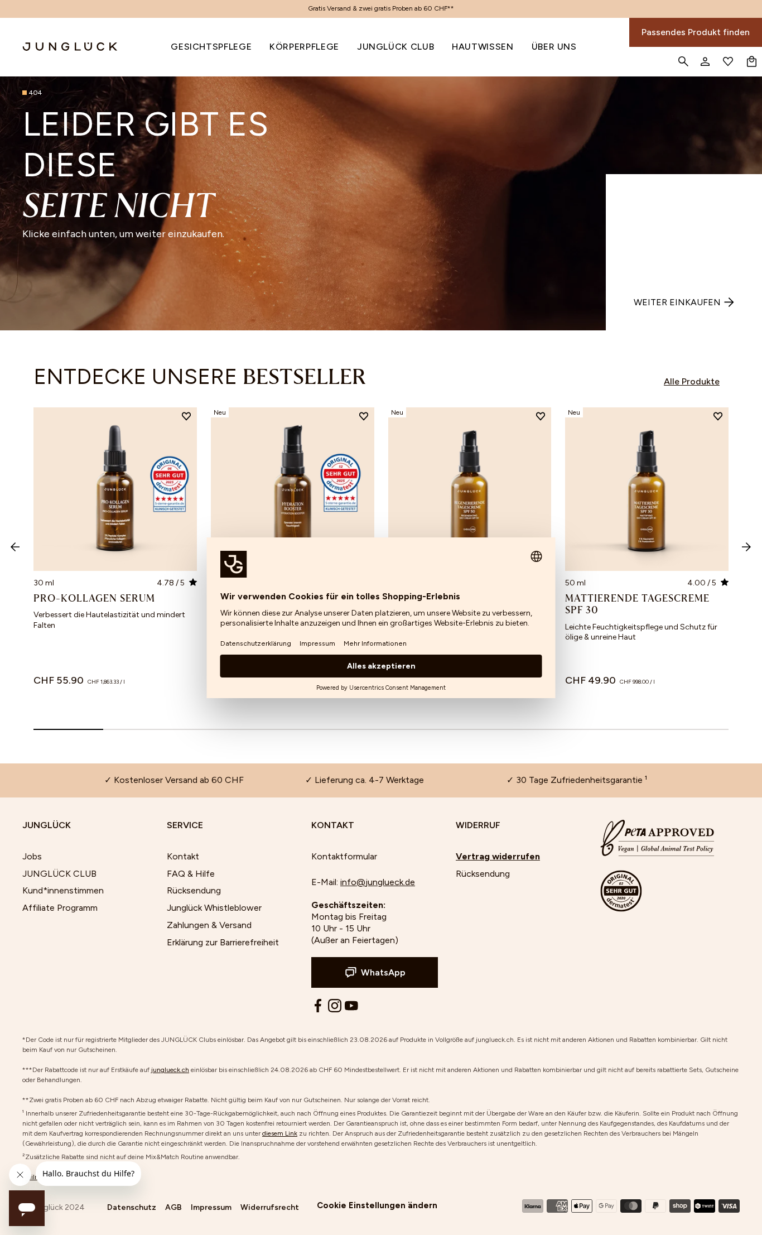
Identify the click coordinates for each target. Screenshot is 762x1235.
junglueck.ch (170, 1070)
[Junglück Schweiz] (59, 47)
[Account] (705, 61)
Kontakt (183, 856)
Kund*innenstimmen (63, 890)
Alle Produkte (692, 381)
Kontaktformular (344, 856)
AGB (173, 1207)
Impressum (211, 1207)
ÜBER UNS (554, 46)
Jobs (32, 856)
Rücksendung (194, 890)
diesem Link (279, 1133)
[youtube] (351, 1005)
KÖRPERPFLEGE (304, 46)
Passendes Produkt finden (696, 32)
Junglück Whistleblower (214, 907)
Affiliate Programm (60, 907)
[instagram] (334, 1005)
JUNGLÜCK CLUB (395, 46)
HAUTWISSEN (482, 46)
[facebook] (318, 1005)
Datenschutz (131, 1207)
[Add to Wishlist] (186, 418)
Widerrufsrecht (269, 1207)
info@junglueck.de (377, 882)
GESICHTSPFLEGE (211, 46)
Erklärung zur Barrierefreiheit (223, 942)
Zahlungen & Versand (209, 925)
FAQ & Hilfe (191, 873)
